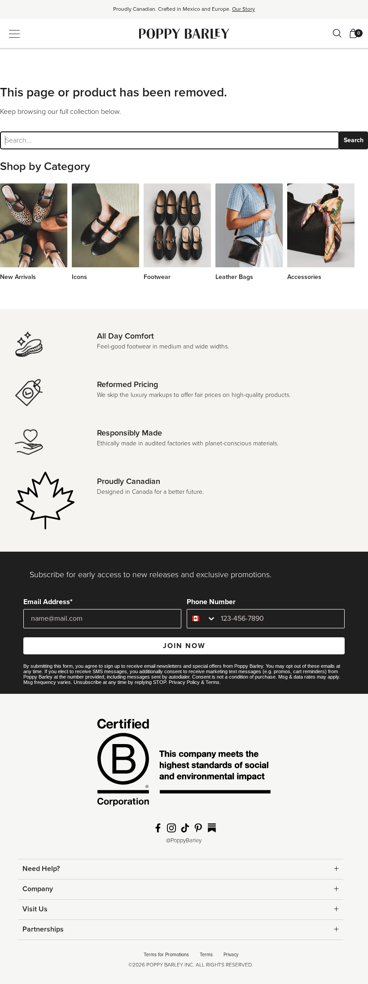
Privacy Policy (184, 682)
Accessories (304, 277)
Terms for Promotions (166, 955)
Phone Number (211, 601)
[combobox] (201, 619)
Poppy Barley (184, 33)
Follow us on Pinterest (198, 827)
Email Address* (48, 601)
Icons (79, 277)
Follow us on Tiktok (184, 827)
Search (354, 140)
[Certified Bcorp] (184, 765)
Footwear (157, 277)
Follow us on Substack (211, 827)
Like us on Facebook (157, 827)
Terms (212, 682)
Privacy (230, 955)
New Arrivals (18, 277)
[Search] (337, 33)
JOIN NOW (184, 645)
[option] (184, 12)
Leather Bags (234, 277)
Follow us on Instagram (171, 827)
